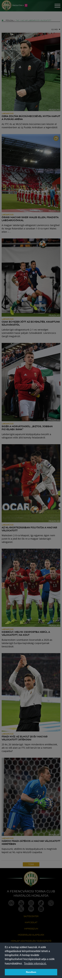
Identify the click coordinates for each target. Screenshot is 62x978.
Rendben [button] (31, 972)
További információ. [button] (35, 963)
